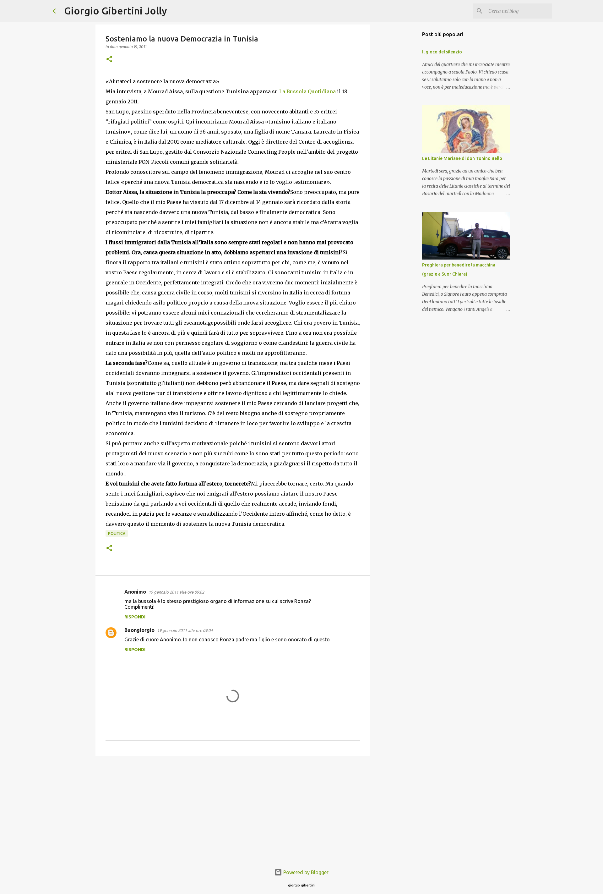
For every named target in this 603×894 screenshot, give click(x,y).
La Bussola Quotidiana (307, 91)
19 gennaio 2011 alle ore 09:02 (176, 592)
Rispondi (134, 616)
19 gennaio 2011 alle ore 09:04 (185, 630)
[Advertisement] (232, 809)
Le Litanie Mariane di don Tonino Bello (462, 158)
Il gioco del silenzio (442, 51)
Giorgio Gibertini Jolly (115, 10)
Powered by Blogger (305, 872)
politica (116, 533)
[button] (109, 59)
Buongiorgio (139, 630)
